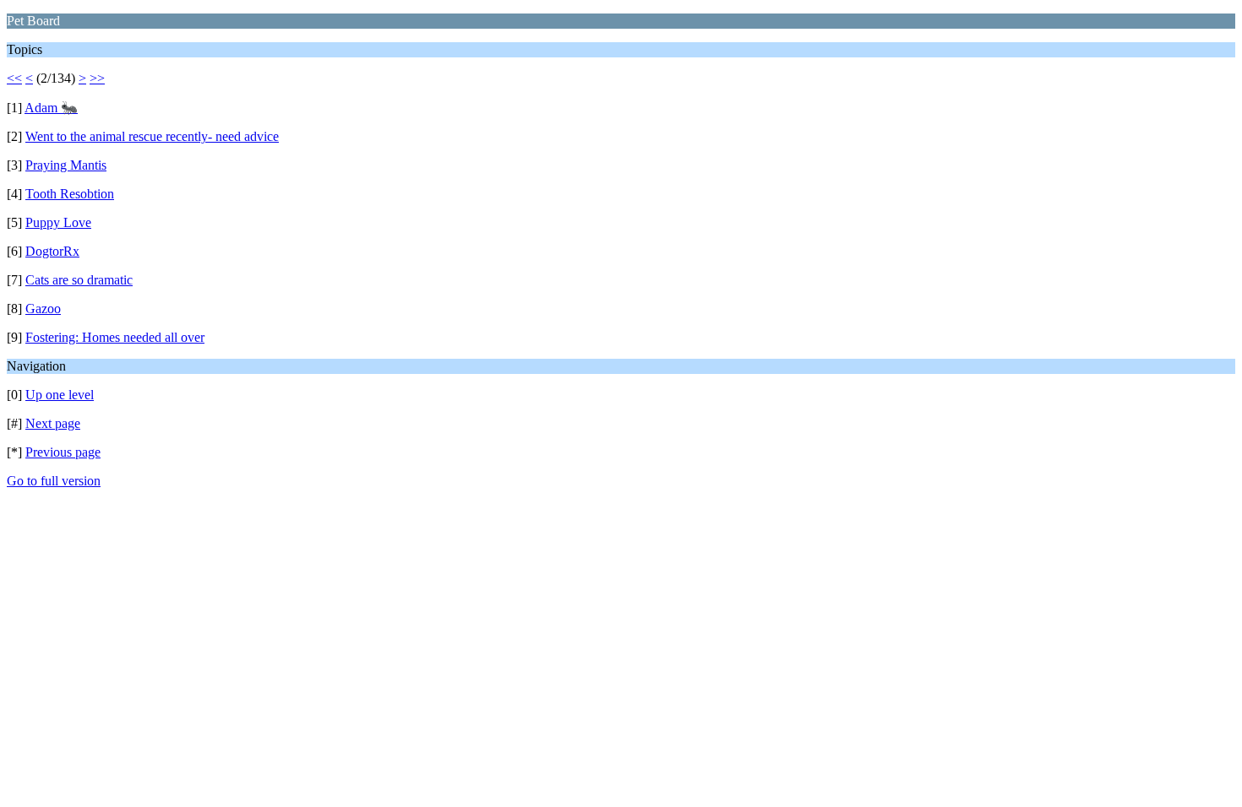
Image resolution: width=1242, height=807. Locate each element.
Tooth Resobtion (69, 194)
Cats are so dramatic (79, 280)
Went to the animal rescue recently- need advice (152, 136)
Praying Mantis (65, 165)
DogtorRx (52, 251)
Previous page (63, 452)
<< (14, 78)
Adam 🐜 (51, 107)
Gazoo (43, 308)
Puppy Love (58, 222)
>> (97, 78)
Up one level (59, 394)
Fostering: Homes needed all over (114, 337)
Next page (52, 423)
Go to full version (54, 481)
